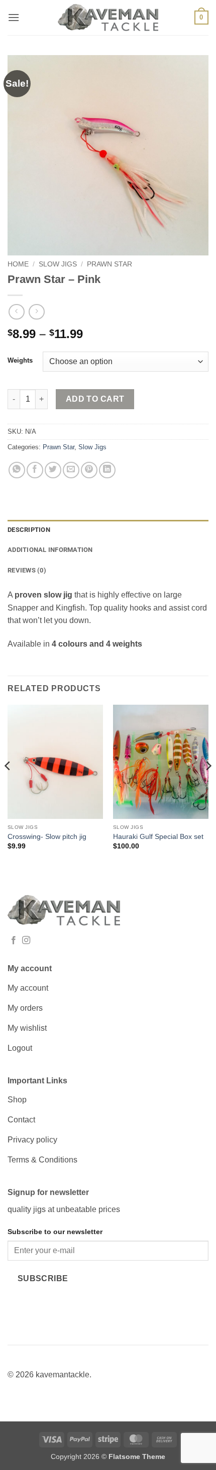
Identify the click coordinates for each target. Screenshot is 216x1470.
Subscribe (43, 1278)
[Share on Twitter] (53, 470)
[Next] (208, 786)
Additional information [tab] (50, 549)
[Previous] (8, 786)
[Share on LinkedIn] (107, 470)
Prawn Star (109, 264)
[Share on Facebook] (35, 470)
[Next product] (16, 312)
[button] (14, 17)
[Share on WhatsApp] (17, 470)
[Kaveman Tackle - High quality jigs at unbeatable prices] (108, 18)
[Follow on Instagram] (26, 940)
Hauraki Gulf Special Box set (158, 836)
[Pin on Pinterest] (89, 470)
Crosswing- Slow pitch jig (47, 836)
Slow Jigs (58, 264)
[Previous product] (36, 312)
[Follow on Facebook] (14, 940)
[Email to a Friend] (71, 470)
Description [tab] (29, 529)
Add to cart (95, 399)
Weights (20, 360)
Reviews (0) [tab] (27, 570)
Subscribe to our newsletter (55, 1232)
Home (18, 264)
